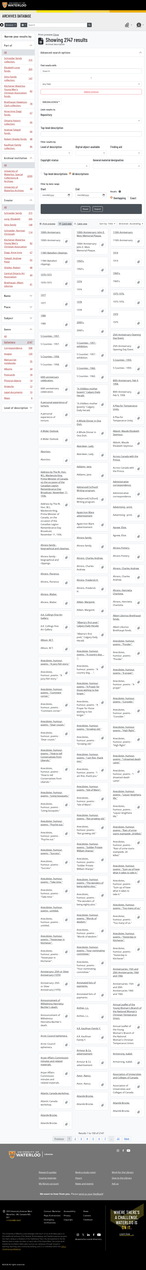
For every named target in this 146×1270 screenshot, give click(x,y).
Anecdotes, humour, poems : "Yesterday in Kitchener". (124, 937)
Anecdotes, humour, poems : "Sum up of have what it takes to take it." (126, 869)
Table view (82, 223)
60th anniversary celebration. (50, 378)
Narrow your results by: (18, 36)
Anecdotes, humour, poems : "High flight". (124, 728)
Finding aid (116, 147)
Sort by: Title (107, 223)
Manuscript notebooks (18, 361)
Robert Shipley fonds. (18, 139)
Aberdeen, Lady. (85, 446)
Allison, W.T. (47, 640)
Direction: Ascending (130, 223)
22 (118, 1138)
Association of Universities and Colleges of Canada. (127, 1076)
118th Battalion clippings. (54, 252)
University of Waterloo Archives (18, 189)
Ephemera (18, 343)
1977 (43, 295)
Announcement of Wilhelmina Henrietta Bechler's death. (52, 1004)
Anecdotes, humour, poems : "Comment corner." (52, 693)
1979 (115, 314)
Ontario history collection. (18, 122)
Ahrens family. (84, 537)
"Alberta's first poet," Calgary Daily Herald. (88, 624)
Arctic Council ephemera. (54, 1035)
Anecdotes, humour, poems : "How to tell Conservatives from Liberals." (52, 755)
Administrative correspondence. (122, 483)
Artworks (18, 387)
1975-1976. (118, 293)
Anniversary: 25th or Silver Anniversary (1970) (55, 973)
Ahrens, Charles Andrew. (90, 558)
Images (18, 354)
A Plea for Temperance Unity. (125, 407)
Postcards (18, 375)
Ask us (115, 1183)
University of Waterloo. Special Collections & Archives (18, 176)
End (77, 189)
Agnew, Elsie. (120, 527)
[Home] (1, 25)
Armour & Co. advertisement (84, 1052)
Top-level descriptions (55, 174)
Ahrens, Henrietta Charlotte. (122, 592)
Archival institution (15, 158)
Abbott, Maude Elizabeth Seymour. (126, 432)
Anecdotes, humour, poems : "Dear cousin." (53, 723)
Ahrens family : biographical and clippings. (55, 547)
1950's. (80, 261)
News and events (84, 1183)
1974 (79, 281)
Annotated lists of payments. (86, 984)
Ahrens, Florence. (50, 573)
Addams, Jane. (84, 466)
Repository (46, 114)
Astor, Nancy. (84, 1075)
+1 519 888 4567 (13, 1220)
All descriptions (80, 174)
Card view (67, 223)
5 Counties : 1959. (122, 360)
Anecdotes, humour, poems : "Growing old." (89, 727)
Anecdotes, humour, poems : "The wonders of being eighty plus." (90, 883)
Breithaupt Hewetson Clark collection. (18, 104)
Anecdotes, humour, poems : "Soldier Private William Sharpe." (89, 847)
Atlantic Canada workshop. (55, 1093)
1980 (43, 315)
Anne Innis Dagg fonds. (18, 113)
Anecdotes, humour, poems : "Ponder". (124, 642)
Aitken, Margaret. (86, 602)
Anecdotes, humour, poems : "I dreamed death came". (127, 759)
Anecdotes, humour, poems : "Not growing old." (91, 817)
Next (126, 1138)
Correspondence (18, 348)
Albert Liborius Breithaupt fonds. (127, 617)
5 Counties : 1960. (86, 368)
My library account (49, 1183)
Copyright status (49, 160)
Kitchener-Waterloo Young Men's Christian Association (18, 243)
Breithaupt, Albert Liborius (18, 284)
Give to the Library (122, 1178)
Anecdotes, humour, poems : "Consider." (124, 700)
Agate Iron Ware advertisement (85, 514)
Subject (8, 318)
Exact (133, 198)
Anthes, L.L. (83, 1008)
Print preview (48, 223)
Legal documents (18, 393)
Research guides (47, 1172)
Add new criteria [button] (50, 101)
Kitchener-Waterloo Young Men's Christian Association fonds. (18, 91)
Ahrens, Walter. (49, 594)
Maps (18, 399)
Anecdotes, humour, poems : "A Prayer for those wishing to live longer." (88, 688)
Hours (78, 1178)
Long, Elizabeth (18, 219)
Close (56, 34)
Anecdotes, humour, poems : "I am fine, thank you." (90, 758)
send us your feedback (91, 1194)
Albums (18, 369)
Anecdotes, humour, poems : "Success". (52, 851)
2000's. (80, 322)
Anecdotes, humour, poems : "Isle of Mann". (89, 788)
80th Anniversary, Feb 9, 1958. (126, 382)
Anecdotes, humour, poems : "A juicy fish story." (55, 662)
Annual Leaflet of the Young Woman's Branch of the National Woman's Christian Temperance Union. (127, 1011)
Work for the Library (122, 1172)
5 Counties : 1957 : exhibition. (86, 344)
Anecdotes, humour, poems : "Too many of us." (127, 906)
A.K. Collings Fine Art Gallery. (51, 616)
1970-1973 (46, 274)
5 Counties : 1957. (50, 336)
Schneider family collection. (18, 60)
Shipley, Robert (18, 268)
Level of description (16, 407)
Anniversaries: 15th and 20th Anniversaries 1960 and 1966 (126, 972)
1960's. (116, 273)
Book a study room (85, 1172)
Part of (8, 45)
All (5, 52)
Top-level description (52, 128)
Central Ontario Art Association (18, 275)
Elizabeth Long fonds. (18, 69)
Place (7, 307)
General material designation (108, 160)
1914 (115, 252)
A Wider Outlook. (50, 431)
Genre (7, 329)
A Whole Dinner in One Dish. (89, 422)
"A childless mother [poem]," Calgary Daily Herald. (88, 392)
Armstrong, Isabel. (123, 1053)
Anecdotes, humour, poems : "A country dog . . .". (90, 655)
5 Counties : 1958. (50, 356)
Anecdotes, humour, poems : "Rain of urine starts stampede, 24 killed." (127, 830)
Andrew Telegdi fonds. (18, 131)
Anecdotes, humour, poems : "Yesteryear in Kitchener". (53, 939)
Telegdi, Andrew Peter (18, 260)
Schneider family (18, 214)
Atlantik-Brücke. (85, 1096)
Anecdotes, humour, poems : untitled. (52, 909)
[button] (128, 24)
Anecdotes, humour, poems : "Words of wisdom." (88, 918)
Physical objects (18, 381)
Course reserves (47, 1178)
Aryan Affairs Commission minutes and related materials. (54, 1061)
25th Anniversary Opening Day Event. (127, 336)
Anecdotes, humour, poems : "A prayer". (124, 671)
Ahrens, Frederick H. (87, 580)
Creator (8, 200)
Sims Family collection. (18, 78)
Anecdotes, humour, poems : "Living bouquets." (55, 794)
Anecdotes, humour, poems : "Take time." (52, 880)
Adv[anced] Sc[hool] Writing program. (87, 489)
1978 (79, 302)
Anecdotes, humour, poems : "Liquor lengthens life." (127, 795)
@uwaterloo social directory (88, 1239)
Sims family (18, 225)
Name (7, 295)
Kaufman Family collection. (18, 146)
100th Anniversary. (51, 232)
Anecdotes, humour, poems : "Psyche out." (52, 823)
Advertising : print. (123, 507)
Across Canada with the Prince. (125, 458)
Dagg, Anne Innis (18, 253)
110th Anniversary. (123, 232)
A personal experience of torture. (54, 404)
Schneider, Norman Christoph (18, 232)
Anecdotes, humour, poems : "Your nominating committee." (91, 951)
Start (43, 189)
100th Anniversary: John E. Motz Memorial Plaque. (91, 234)
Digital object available (88, 147)
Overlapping (119, 198)
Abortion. (46, 451)
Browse (10, 25)
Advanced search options (55, 52)
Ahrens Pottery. (121, 547)
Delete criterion (91, 91)
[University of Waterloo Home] (14, 5)
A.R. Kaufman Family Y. (89, 1028)
